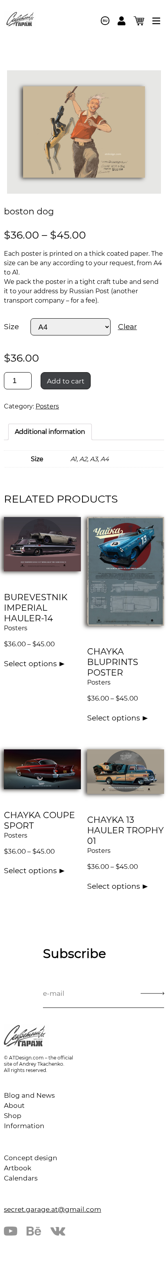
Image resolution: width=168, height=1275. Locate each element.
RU (105, 21)
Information (24, 1126)
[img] (156, 20)
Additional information (50, 431)
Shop (12, 1116)
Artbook (17, 1168)
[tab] (50, 432)
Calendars (21, 1178)
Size (11, 326)
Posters (47, 406)
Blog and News (29, 1095)
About (14, 1105)
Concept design (30, 1158)
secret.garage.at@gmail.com (52, 1209)
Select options (30, 663)
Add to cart (65, 381)
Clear (127, 326)
